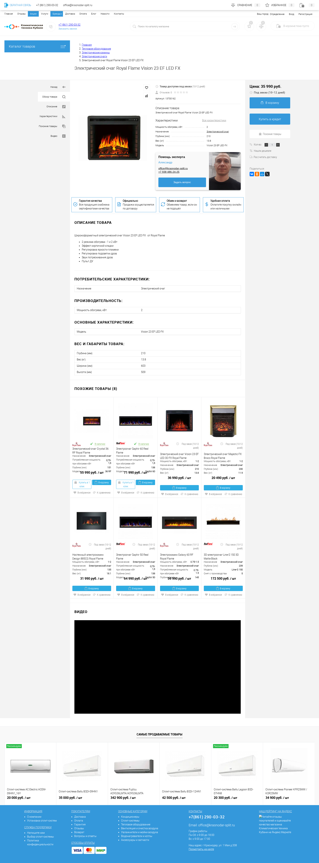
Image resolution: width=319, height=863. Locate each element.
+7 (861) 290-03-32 (69, 24)
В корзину (103, 482)
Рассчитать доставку (265, 157)
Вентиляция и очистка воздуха (139, 828)
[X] (267, 174)
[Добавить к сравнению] (146, 96)
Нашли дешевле (262, 150)
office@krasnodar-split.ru (173, 168)
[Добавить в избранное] (146, 87)
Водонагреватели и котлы (136, 836)
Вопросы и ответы (85, 836)
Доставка (70, 14)
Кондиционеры (130, 816)
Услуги (44, 14)
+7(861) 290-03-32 (207, 816)
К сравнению (104, 492)
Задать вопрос (182, 182)
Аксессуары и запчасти (135, 839)
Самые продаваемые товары (159, 734)
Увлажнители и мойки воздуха (139, 832)
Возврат (79, 832)
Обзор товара (50, 96)
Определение (277, 14)
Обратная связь (20, 5)
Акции (33, 14)
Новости (105, 14)
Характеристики (49, 116)
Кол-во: (258, 144)
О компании (34, 816)
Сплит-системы (130, 820)
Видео (54, 136)
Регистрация (305, 14)
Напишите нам (36, 832)
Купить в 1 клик (84, 484)
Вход (291, 14)
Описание (52, 106)
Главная (8, 14)
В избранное (84, 492)
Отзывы (21, 14)
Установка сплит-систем (42, 820)
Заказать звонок (68, 28)
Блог (93, 14)
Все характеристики (214, 120)
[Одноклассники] (257, 174)
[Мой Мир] (262, 174)
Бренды (57, 14)
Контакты (119, 14)
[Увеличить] (112, 138)
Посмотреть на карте (201, 849)
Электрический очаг (218, 131)
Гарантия (80, 824)
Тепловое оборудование (135, 824)
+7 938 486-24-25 (168, 171)
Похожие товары (48, 126)
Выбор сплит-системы (40, 836)
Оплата (83, 14)
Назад (54, 87)
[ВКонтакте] (252, 174)
